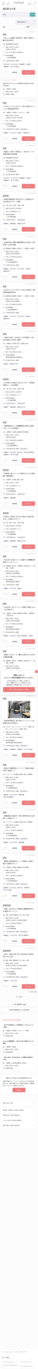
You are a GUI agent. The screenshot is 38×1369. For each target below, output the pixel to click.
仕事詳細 (14, 72)
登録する (19, 1090)
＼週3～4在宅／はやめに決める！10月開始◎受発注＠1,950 (18, 1062)
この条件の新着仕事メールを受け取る (19, 1010)
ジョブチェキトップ (10, 1351)
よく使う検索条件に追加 (19, 1004)
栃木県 (16, 1351)
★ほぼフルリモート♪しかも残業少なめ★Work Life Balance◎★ (18, 88)
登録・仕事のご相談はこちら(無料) (19, 689)
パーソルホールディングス (8, 1362)
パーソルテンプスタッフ (26, 1362)
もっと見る (19, 997)
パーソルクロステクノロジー (27, 1366)
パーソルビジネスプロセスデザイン (10, 1366)
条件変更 (32, 14)
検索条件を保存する (21, 21)
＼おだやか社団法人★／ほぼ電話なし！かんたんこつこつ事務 (18, 1030)
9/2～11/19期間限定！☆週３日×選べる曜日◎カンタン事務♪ (18, 1046)
